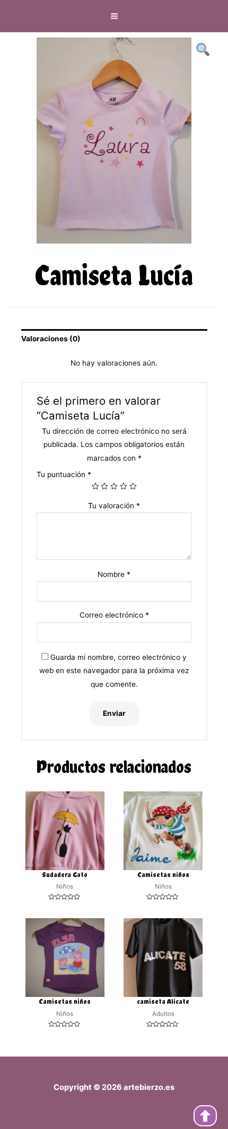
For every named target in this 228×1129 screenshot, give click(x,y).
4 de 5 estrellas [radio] (123, 486)
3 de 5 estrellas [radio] (114, 486)
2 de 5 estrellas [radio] (104, 486)
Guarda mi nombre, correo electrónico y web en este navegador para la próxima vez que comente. (114, 670)
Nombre (114, 574)
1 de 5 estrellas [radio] (95, 486)
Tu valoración (114, 505)
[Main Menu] (114, 16)
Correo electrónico (114, 615)
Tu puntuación (64, 474)
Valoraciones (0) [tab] (51, 338)
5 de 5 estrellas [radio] (133, 486)
